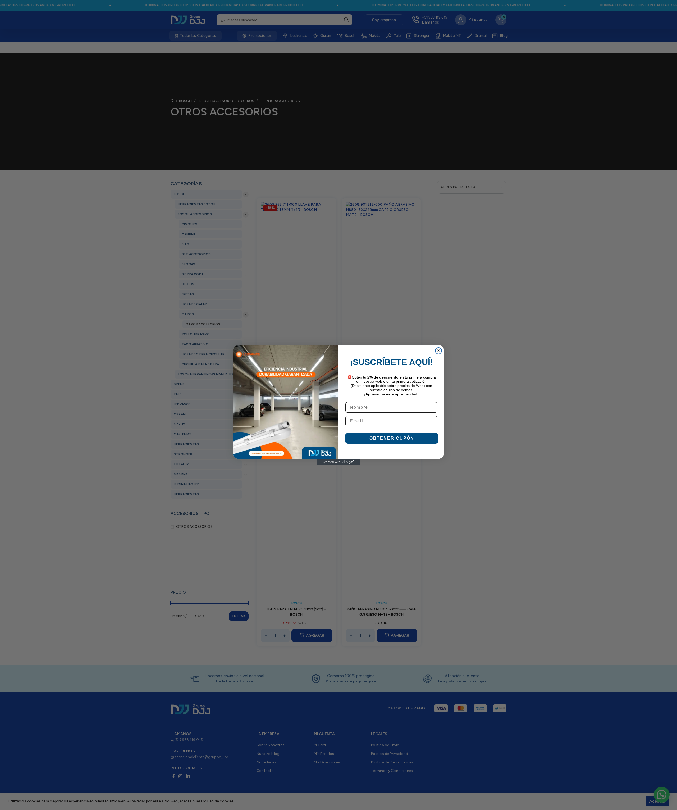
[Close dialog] (438, 351)
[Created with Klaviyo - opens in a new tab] (338, 462)
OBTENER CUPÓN (391, 438)
